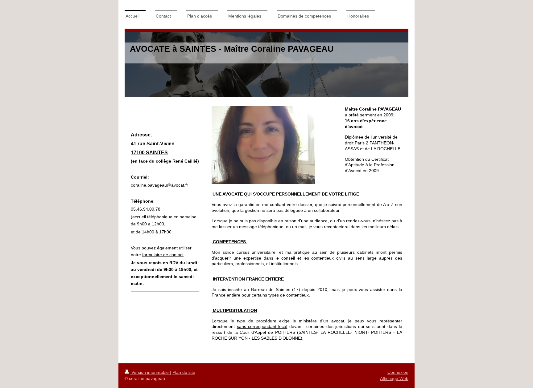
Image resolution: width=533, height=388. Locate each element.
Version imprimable (150, 372)
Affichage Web (394, 378)
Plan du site (183, 372)
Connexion (397, 372)
